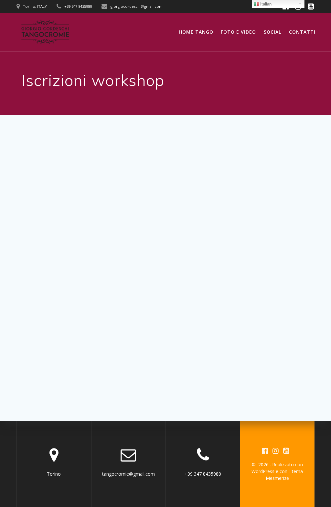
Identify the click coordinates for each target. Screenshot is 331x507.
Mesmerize (277, 478)
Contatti (302, 32)
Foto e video (238, 32)
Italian (265, 4)
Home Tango (196, 32)
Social (272, 32)
